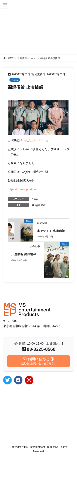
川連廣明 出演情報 (23, 254)
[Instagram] (29, 380)
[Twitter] (7, 380)
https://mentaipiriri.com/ (23, 189)
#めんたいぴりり (35, 140)
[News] (20, 225)
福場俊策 (40, 205)
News (15, 80)
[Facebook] (18, 380)
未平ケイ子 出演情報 (51, 231)
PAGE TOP (71, 467)
